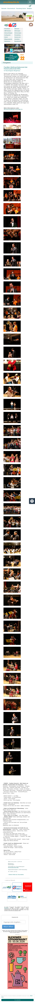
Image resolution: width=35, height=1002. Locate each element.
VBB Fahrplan (7, 30)
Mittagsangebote (8, 39)
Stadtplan (29, 8)
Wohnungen (17, 30)
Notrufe (6, 37)
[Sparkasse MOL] (10, 25)
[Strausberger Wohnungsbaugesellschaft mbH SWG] (6, 887)
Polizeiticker (7, 28)
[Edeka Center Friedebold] (22, 897)
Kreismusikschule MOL (13, 867)
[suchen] (30, 6)
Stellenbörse (7, 41)
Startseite (4, 8)
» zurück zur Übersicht (10, 880)
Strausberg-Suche (21, 8)
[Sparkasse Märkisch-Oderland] (27, 887)
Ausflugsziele (7, 35)
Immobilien (17, 39)
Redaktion (6, 907)
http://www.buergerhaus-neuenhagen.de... (13, 109)
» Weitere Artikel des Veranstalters (16, 874)
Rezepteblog (17, 35)
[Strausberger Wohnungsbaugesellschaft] (6, 25)
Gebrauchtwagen (8, 33)
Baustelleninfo (18, 41)
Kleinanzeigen (18, 33)
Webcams (17, 28)
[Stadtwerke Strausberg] (14, 25)
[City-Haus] (11, 897)
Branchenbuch (11, 8)
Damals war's (18, 37)
